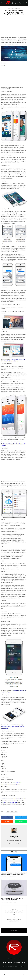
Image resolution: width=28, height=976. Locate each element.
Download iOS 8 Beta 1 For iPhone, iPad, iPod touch (14, 798)
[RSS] (19, 958)
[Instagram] (14, 958)
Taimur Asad (11, 8)
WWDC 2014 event (14, 811)
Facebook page (13, 802)
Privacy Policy (17, 962)
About (4, 962)
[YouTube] (16, 958)
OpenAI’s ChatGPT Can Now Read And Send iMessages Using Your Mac (13, 873)
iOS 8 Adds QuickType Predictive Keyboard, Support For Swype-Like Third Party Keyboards (12, 726)
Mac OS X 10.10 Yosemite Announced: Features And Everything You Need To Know (14, 912)
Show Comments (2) (13, 930)
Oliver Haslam (4, 876)
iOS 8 (8, 811)
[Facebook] (8, 958)
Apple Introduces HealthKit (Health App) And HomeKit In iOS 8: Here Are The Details (13, 443)
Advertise (10, 962)
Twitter (12, 800)
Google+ (3, 802)
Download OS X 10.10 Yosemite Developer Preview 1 (14, 919)
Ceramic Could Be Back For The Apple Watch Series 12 (12, 899)
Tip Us (23, 962)
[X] (11, 958)
